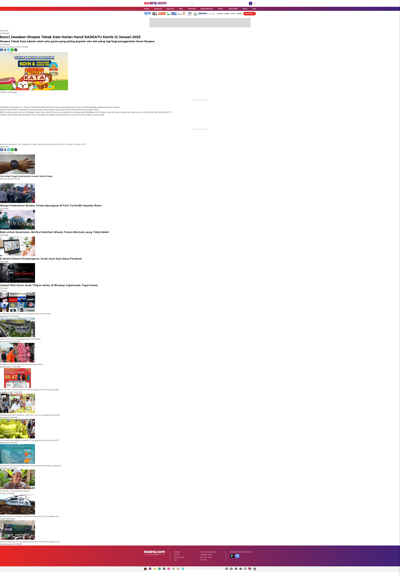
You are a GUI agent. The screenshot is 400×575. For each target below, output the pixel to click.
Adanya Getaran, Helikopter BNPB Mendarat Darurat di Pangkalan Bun (30, 516)
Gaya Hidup (233, 9)
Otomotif (192, 9)
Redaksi (177, 552)
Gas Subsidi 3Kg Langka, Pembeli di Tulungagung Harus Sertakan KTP (29, 440)
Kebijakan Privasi (206, 555)
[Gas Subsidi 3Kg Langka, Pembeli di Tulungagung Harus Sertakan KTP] (17, 438)
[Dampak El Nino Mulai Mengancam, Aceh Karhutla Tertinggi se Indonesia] (17, 463)
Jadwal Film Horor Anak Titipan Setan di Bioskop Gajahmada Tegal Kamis (49, 285)
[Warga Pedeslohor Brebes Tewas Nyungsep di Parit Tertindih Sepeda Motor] (17, 202)
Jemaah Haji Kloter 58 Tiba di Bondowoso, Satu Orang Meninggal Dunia (29, 542)
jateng (239, 13)
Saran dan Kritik (205, 557)
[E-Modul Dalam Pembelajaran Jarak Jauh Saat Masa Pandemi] (17, 256)
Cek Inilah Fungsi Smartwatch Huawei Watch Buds (26, 176)
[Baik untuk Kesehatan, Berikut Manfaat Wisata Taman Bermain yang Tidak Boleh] (17, 229)
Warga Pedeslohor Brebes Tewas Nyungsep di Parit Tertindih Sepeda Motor (51, 205)
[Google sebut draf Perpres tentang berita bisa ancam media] (17, 311)
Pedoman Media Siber (208, 552)
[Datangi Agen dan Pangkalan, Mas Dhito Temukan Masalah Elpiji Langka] (17, 413)
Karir (175, 560)
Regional (249, 13)
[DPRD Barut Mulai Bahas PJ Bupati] (17, 489)
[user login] (250, 4)
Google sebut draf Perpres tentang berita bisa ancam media (25, 314)
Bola (181, 9)
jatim (233, 13)
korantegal (4, 33)
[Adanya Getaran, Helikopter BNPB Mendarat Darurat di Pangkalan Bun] (17, 514)
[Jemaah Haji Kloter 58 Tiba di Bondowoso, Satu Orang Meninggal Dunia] (17, 539)
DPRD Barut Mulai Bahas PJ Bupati (14, 491)
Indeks (255, 9)
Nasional (158, 9)
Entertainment (207, 9)
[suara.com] (155, 4)
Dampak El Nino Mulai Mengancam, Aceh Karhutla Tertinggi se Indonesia (30, 466)
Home (146, 9)
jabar (227, 13)
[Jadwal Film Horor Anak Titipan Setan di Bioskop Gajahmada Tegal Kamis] (17, 282)
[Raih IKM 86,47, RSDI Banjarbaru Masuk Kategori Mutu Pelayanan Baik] (17, 387)
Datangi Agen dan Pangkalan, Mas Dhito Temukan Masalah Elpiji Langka (30, 415)
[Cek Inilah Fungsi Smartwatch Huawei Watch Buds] (17, 174)
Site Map (203, 560)
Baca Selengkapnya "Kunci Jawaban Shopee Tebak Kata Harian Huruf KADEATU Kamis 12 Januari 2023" (43, 144)
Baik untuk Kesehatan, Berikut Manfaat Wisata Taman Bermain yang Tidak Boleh (54, 232)
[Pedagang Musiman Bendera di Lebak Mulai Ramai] (17, 362)
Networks (4, 31)
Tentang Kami (179, 557)
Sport (245, 9)
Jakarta (220, 13)
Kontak (176, 555)
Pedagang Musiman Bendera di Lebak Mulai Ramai (21, 364)
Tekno (220, 9)
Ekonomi (170, 9)
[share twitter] (5, 51)
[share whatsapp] (12, 51)
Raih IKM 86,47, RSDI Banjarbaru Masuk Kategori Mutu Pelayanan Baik (29, 390)
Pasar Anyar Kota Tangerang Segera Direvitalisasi (20, 339)
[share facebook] (2, 51)
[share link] (15, 51)
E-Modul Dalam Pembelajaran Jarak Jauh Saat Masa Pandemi (41, 258)
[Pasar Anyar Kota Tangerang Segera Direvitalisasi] (17, 337)
